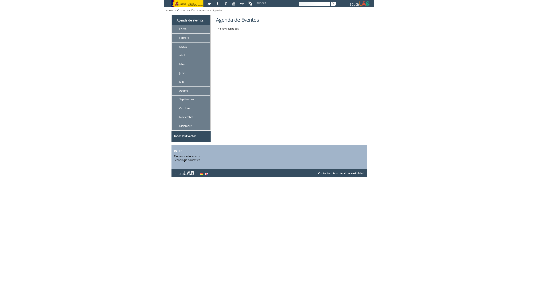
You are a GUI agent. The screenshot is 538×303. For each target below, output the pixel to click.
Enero (183, 29)
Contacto (324, 173)
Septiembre (186, 99)
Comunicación (186, 10)
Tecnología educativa (187, 160)
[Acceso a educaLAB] (184, 171)
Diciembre (185, 126)
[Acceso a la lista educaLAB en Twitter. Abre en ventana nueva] (210, 2)
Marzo (183, 46)
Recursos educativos (187, 156)
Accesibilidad (356, 173)
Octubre (184, 108)
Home (169, 10)
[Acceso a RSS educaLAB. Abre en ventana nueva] (250, 2)
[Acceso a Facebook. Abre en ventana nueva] (218, 2)
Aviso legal (338, 173)
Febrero (184, 38)
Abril (182, 55)
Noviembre (186, 117)
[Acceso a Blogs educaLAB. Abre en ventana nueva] (242, 2)
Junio (182, 73)
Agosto (217, 10)
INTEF (178, 151)
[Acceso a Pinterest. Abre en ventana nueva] (226, 2)
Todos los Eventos (185, 136)
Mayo (182, 64)
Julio (182, 82)
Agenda (204, 10)
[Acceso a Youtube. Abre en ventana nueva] (234, 2)
